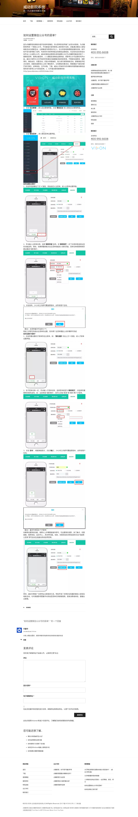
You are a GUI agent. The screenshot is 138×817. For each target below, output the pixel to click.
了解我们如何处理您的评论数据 (62, 721)
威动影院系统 (34, 7)
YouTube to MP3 (37, 810)
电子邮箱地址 (28, 696)
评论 (25, 658)
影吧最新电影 (84, 808)
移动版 (79, 803)
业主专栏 (69, 21)
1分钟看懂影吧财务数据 (91, 776)
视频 (92, 123)
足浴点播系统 (106, 808)
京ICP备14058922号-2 (67, 803)
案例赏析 (50, 21)
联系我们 (79, 21)
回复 (24, 640)
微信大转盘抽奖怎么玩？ (35, 736)
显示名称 (27, 686)
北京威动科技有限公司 (39, 803)
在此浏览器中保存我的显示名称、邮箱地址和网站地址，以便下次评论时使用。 (51, 709)
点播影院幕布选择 (59, 785)
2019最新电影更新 (95, 808)
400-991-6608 (99, 52)
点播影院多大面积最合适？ (62, 781)
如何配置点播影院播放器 (35, 751)
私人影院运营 (65, 808)
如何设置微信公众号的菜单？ (93, 785)
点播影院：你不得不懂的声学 (100, 80)
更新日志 (94, 104)
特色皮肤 (60, 21)
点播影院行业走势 (96, 88)
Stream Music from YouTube (53, 810)
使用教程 (39, 21)
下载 (31, 21)
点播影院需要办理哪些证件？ (100, 84)
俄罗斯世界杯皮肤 (96, 76)
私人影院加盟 (55, 808)
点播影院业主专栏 (96, 116)
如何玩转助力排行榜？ (91, 789)
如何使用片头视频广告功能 (36, 744)
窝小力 (33, 38)
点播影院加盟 (46, 808)
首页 (24, 21)
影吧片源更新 (74, 808)
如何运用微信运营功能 (35, 740)
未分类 (93, 108)
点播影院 (25, 808)
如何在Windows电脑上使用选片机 (39, 747)
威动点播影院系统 (35, 808)
